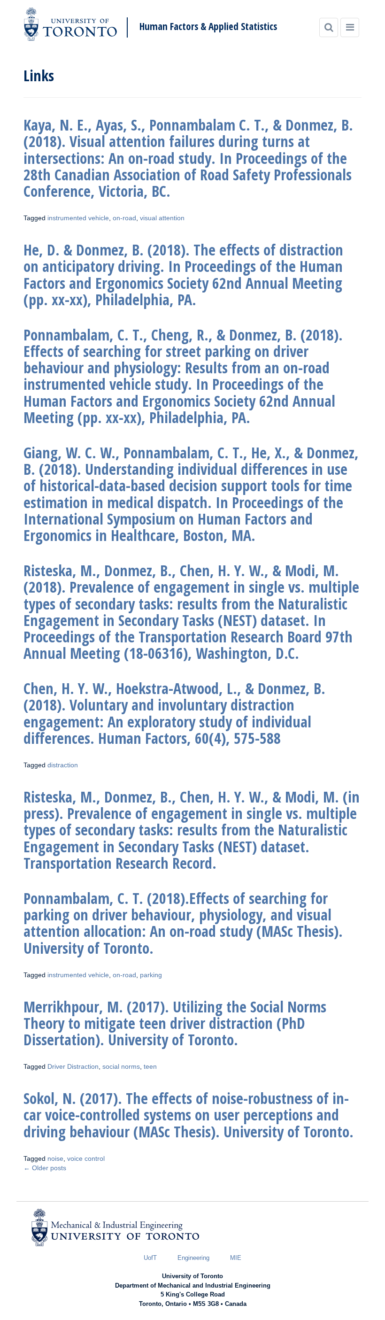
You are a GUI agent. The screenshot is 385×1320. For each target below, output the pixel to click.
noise (55, 1158)
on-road (124, 218)
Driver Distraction (73, 1066)
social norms (121, 1066)
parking (151, 975)
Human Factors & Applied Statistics (208, 26)
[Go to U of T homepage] (70, 24)
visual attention (162, 218)
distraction (62, 765)
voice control (86, 1158)
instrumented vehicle (78, 218)
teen (150, 1066)
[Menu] (349, 27)
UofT (150, 1257)
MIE (235, 1257)
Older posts (44, 1168)
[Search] (328, 27)
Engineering (193, 1257)
